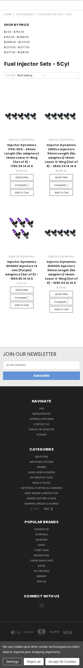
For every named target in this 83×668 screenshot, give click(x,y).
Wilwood (41, 539)
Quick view (21, 177)
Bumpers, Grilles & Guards (42, 503)
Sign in (33, 429)
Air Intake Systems (41, 462)
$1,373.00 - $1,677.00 (16, 47)
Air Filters (41, 456)
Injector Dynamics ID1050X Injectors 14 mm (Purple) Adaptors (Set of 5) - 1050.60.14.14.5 (21, 270)
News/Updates (41, 413)
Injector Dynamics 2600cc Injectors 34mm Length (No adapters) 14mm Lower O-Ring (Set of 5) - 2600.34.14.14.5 (61, 155)
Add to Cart (22, 192)
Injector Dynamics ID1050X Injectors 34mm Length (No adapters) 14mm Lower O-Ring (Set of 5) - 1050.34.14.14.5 (61, 272)
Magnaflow (41, 555)
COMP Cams (41, 550)
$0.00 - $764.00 (14, 32)
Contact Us (41, 424)
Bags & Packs (41, 482)
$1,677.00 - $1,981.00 (16, 52)
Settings (12, 661)
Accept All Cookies (62, 661)
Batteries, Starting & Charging (41, 488)
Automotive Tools (41, 477)
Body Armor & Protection (41, 493)
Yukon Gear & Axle (41, 560)
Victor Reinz (41, 571)
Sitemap (41, 434)
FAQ (41, 408)
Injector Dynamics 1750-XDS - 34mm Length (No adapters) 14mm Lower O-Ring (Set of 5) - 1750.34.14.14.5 (21, 155)
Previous (6, 664)
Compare (20, 185)
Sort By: (11, 75)
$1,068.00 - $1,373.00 (17, 42)
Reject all (33, 661)
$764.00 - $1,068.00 (16, 37)
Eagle (41, 545)
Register (48, 429)
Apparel (41, 467)
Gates (42, 565)
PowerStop (41, 529)
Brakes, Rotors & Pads (41, 498)
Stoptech (41, 534)
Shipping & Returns (41, 419)
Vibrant (41, 576)
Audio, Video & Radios (41, 472)
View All (41, 581)
